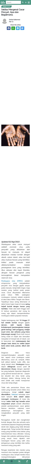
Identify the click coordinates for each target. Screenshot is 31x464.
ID (25, 2)
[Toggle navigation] (29, 2)
